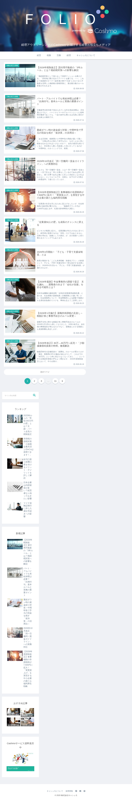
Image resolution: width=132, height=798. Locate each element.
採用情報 (69, 791)
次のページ (44, 372)
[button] (34, 395)
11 (55, 381)
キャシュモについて (55, 791)
